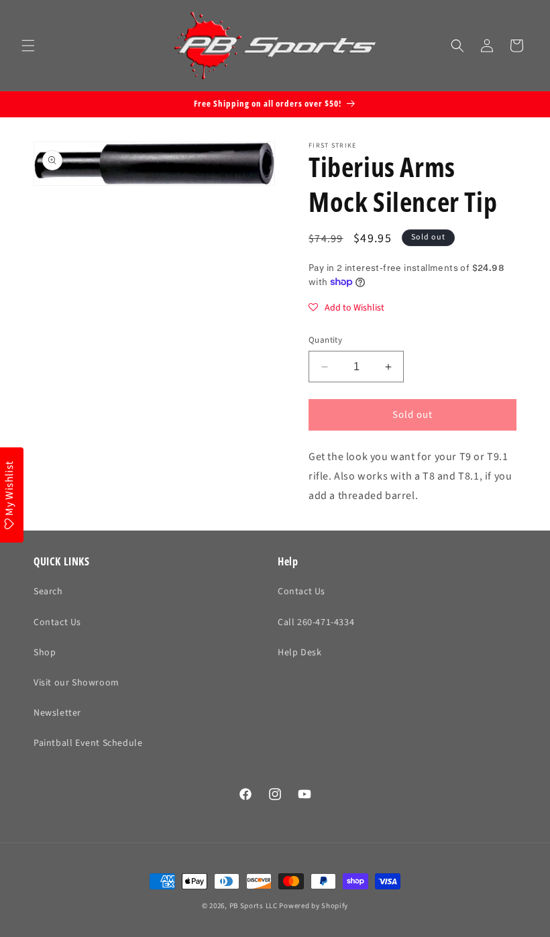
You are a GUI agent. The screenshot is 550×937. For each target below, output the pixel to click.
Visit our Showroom (76, 683)
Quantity (325, 340)
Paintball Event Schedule (88, 743)
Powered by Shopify (313, 906)
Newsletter (57, 713)
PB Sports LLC (253, 906)
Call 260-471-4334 (316, 622)
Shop (45, 652)
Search (48, 591)
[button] (28, 45)
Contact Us (57, 622)
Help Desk (299, 652)
